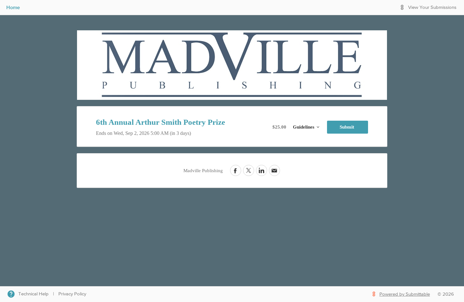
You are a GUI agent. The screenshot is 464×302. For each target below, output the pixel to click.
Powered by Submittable (404, 294)
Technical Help (33, 294)
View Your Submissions (432, 7)
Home (13, 7)
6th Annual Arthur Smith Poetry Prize (160, 122)
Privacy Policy (72, 294)
